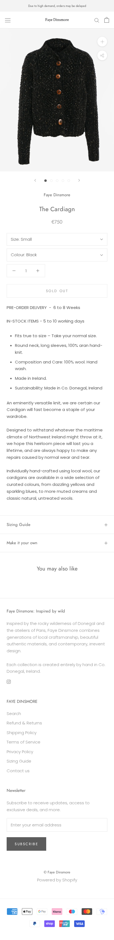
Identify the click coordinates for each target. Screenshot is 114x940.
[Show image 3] (57, 180)
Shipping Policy (22, 732)
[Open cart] (106, 20)
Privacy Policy (20, 752)
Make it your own (22, 543)
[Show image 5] (69, 180)
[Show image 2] (51, 180)
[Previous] (35, 180)
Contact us (18, 771)
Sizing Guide (18, 525)
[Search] (96, 20)
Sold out (57, 291)
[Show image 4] (63, 180)
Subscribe (26, 844)
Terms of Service (23, 742)
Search (14, 713)
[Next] (79, 180)
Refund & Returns (24, 723)
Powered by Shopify (57, 880)
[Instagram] (9, 681)
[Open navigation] (8, 20)
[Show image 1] (45, 180)
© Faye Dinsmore (57, 872)
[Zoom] (102, 41)
